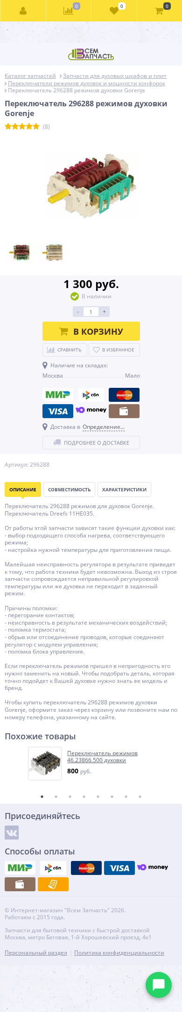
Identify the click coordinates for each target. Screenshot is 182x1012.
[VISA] (57, 411)
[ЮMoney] (91, 411)
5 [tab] (98, 796)
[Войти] (23, 10)
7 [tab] (126, 796)
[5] (36, 127)
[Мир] (57, 395)
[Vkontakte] (12, 833)
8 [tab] (140, 796)
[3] (22, 127)
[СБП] (91, 395)
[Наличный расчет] (124, 411)
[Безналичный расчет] (53, 884)
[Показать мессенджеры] (159, 985)
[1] (8, 127)
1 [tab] (42, 796)
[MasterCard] (124, 395)
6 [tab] (112, 796)
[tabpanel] (91, 763)
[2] (15, 127)
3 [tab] (70, 796)
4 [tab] (84, 796)
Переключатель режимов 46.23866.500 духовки (102, 757)
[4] (29, 127)
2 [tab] (56, 796)
